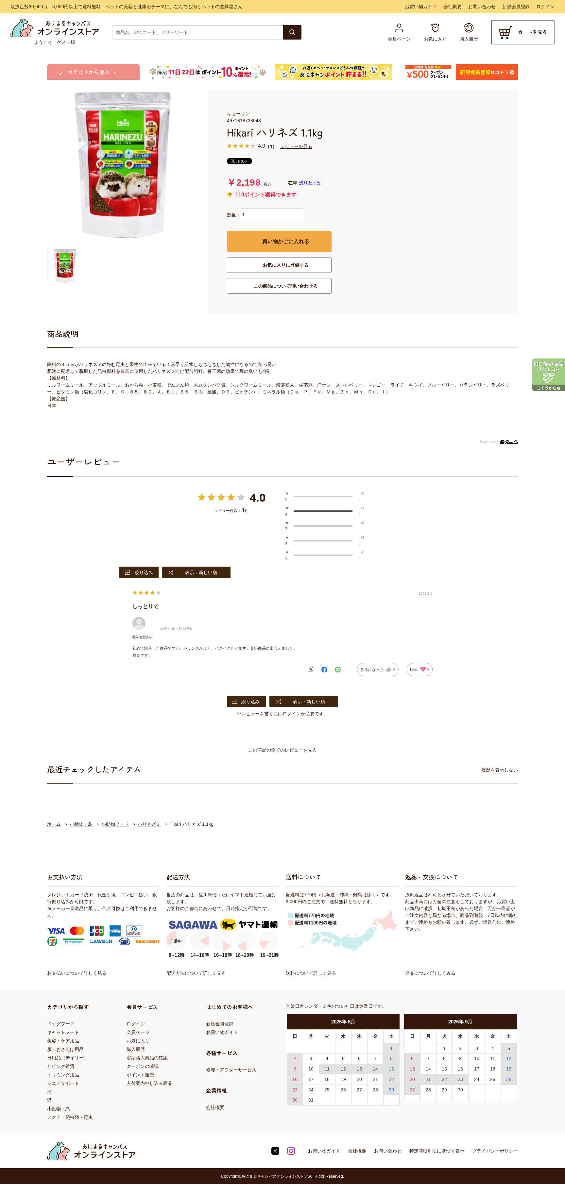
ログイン (545, 6)
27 (359, 1089)
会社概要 (452, 6)
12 (343, 1068)
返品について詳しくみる (430, 973)
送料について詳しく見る (311, 973)
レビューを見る (296, 146)
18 (327, 1079)
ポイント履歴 (140, 1074)
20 (359, 1079)
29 (391, 1089)
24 (311, 1089)
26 (343, 1089)
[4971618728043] (64, 265)
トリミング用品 (63, 1074)
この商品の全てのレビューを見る (282, 750)
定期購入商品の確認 (147, 1057)
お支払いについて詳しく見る (77, 973)
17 (311, 1079)
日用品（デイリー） (67, 1057)
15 (391, 1068)
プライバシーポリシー (495, 1151)
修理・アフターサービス (231, 1069)
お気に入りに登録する (286, 265)
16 (295, 1079)
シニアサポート (63, 1083)
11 (327, 1068)
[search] (292, 32)
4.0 (257, 497)
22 (391, 1079)
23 (295, 1089)
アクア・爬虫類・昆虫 (70, 1117)
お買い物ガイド (421, 6)
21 (375, 1079)
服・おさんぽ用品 (65, 1049)
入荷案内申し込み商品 (149, 1083)
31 (311, 1100)
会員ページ (138, 1032)
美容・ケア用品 (63, 1040)
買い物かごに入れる (285, 241)
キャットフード (63, 1032)
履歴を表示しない (499, 769)
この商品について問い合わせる (286, 286)
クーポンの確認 (143, 1066)
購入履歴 (136, 1049)
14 (375, 1068)
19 (343, 1079)
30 (295, 1100)
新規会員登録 (516, 6)
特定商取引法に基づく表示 (436, 1151)
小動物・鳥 (58, 1108)
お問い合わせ (482, 6)
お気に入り (138, 1040)
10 (311, 1068)
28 (375, 1089)
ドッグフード (61, 1023)
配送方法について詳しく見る (196, 973)
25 (327, 1089)
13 (359, 1068)
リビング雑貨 (61, 1066)
